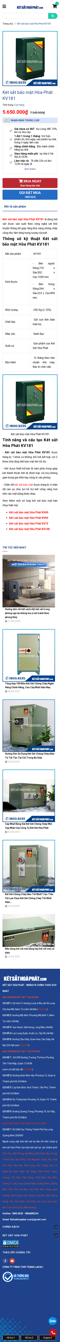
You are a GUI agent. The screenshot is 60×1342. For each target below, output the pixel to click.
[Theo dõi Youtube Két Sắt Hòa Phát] (12, 1260)
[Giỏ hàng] (55, 7)
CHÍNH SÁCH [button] (10, 1226)
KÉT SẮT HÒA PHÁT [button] (15, 1235)
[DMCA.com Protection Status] (10, 1243)
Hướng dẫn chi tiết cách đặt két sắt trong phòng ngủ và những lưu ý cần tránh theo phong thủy (27, 613)
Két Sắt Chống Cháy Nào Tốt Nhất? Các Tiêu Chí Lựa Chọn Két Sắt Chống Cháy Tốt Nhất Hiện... (29, 898)
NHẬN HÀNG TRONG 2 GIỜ (25, 120)
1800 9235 (30, 197)
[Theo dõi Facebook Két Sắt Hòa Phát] (5, 1260)
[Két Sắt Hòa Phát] (25, 977)
